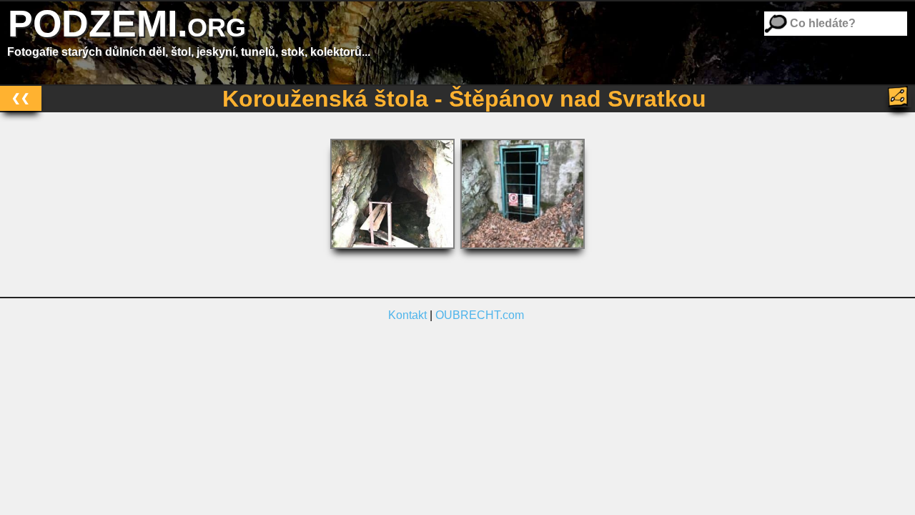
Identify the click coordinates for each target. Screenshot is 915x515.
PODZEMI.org (127, 23)
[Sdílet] (899, 96)
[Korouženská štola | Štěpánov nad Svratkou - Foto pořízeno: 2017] (394, 252)
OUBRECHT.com (479, 315)
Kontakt (407, 315)
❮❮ (20, 98)
